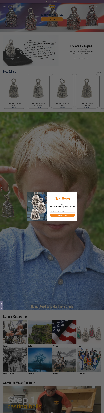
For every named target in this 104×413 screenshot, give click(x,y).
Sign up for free (62, 215)
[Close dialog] (75, 193)
